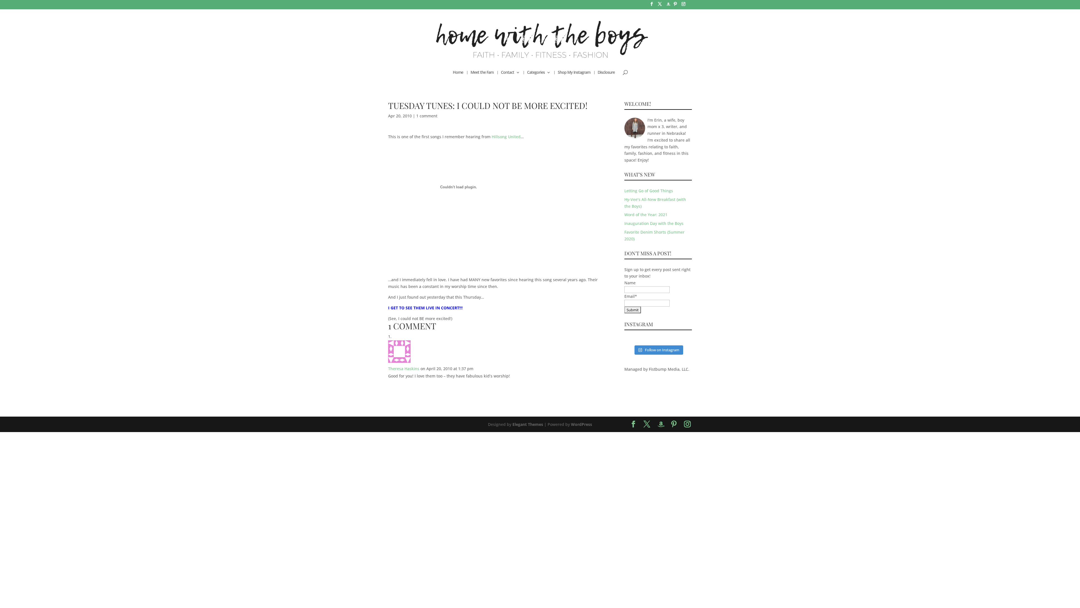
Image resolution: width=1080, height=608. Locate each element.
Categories (536, 72)
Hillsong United (506, 136)
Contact (507, 72)
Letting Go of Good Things (648, 190)
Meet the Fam (482, 72)
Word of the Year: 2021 (645, 214)
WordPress (581, 424)
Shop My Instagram (574, 72)
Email (630, 296)
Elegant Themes (527, 424)
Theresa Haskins (403, 368)
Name (630, 282)
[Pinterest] (675, 5)
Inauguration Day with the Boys (653, 223)
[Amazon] (668, 5)
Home (458, 72)
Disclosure (606, 72)
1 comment (426, 116)
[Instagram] (683, 5)
